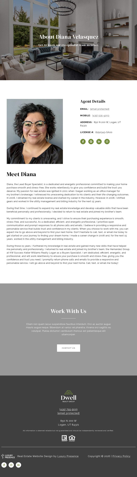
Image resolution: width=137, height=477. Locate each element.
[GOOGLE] (91, 141)
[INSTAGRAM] (107, 141)
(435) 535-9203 (100, 115)
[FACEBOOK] (83, 141)
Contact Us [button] (68, 348)
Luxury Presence (68, 456)
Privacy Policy (121, 456)
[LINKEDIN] (99, 141)
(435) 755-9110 (69, 409)
